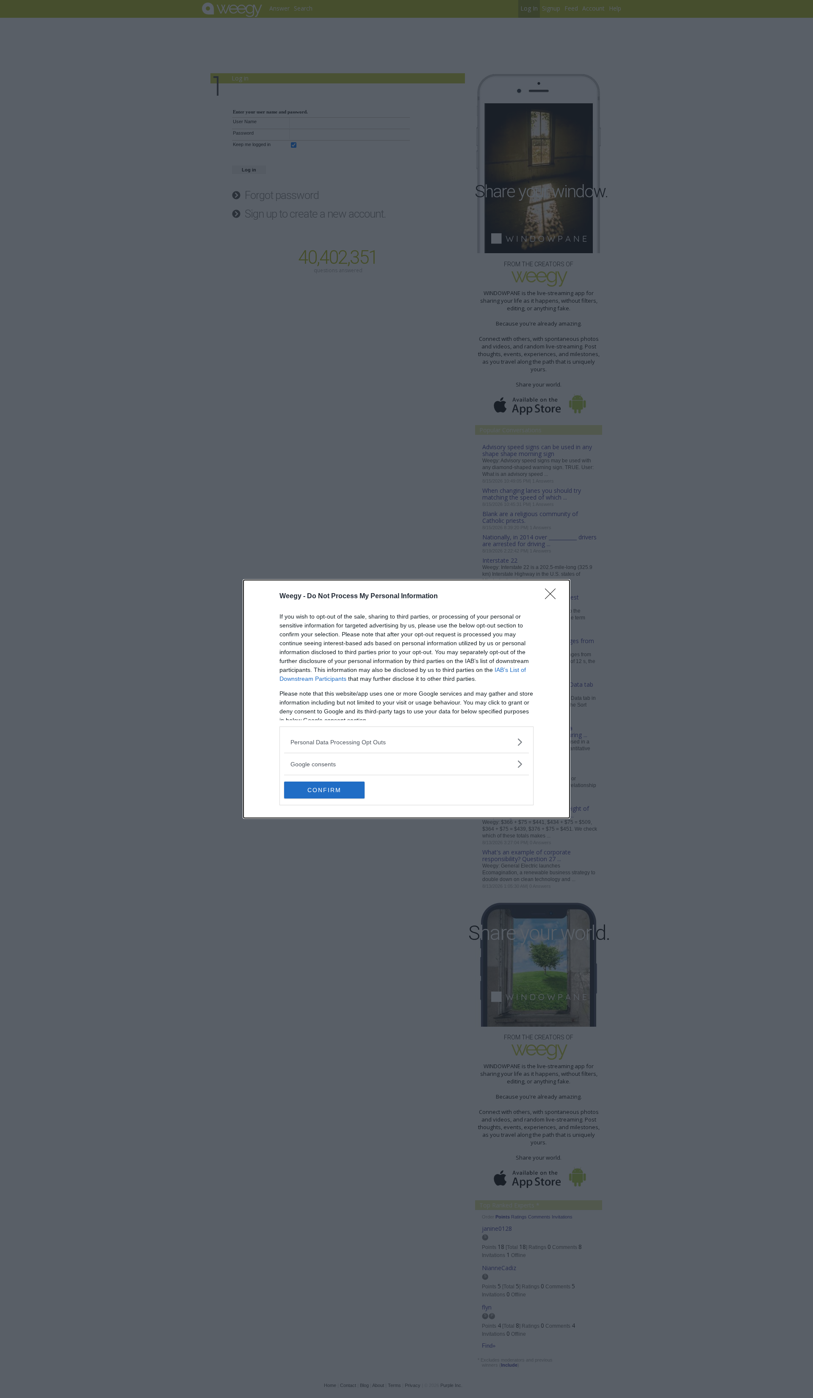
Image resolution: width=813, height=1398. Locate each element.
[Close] (553, 596)
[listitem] (406, 742)
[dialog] (406, 699)
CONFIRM (324, 790)
